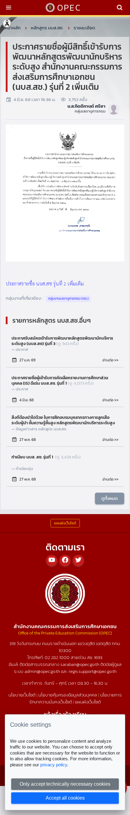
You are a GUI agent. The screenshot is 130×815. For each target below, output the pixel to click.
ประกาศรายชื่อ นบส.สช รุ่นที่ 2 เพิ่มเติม (45, 283)
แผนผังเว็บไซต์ (88, 701)
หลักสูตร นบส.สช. (47, 27)
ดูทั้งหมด (109, 498)
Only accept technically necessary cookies (65, 784)
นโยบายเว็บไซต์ (21, 694)
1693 (98, 657)
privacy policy (53, 764)
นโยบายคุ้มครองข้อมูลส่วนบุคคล (67, 694)
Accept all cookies (65, 797)
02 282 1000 (58, 657)
